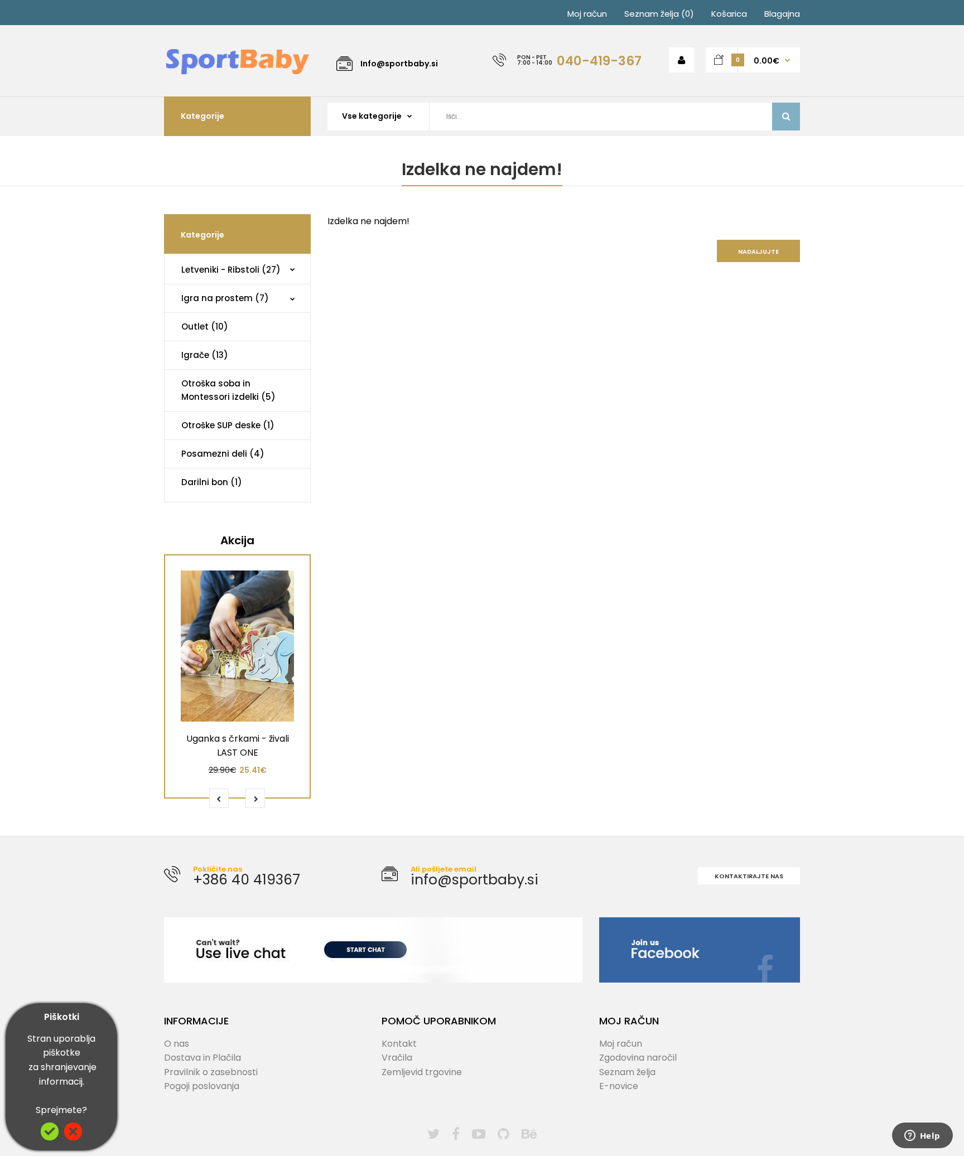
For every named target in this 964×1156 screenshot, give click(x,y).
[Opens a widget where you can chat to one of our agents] (922, 1136)
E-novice (618, 1086)
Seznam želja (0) (659, 14)
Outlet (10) (204, 326)
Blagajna (782, 14)
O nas (176, 1043)
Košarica (729, 14)
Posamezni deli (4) (222, 454)
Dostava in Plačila (202, 1057)
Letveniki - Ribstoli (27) (231, 269)
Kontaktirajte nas (749, 876)
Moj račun (587, 14)
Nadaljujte (758, 251)
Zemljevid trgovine (422, 1072)
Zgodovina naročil (638, 1057)
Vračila (397, 1057)
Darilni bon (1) (211, 482)
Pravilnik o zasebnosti (211, 1072)
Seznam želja (627, 1072)
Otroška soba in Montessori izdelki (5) (228, 390)
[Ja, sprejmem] (50, 1137)
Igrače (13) (204, 355)
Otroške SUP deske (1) (227, 425)
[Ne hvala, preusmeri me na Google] (73, 1137)
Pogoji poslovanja (201, 1086)
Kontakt (399, 1043)
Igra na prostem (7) (225, 298)
